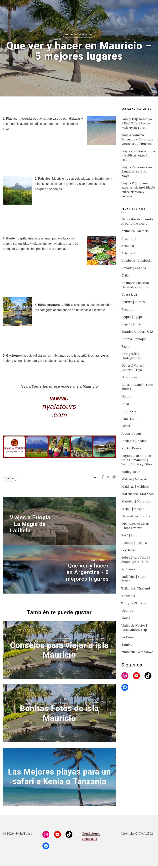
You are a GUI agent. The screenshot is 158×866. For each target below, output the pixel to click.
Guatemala (129, 377)
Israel (125, 426)
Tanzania (128, 596)
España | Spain (132, 324)
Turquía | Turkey (133, 603)
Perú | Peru (129, 535)
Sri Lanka (128, 569)
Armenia (127, 246)
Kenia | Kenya (131, 448)
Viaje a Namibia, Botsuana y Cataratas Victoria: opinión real (137, 139)
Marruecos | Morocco (137, 494)
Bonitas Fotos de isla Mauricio (59, 713)
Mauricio (9, 478)
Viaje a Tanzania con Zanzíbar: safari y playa (136, 171)
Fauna (125, 346)
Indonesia (128, 411)
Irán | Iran (128, 418)
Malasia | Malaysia (134, 479)
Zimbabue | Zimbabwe (137, 652)
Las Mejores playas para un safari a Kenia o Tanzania (59, 776)
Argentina (128, 238)
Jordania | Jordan (134, 441)
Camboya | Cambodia (136, 260)
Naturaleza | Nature (136, 516)
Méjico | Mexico (132, 509)
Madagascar (130, 472)
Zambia (126, 644)
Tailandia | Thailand (135, 588)
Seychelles (128, 550)
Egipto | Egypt (131, 317)
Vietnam (127, 637)
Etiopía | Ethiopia (133, 339)
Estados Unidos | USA (137, 331)
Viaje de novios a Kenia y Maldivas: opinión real (138, 155)
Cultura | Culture (133, 302)
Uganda (127, 610)
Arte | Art (128, 253)
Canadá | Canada (133, 268)
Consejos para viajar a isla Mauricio (59, 649)
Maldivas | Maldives (135, 486)
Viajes (125, 618)
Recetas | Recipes (134, 543)
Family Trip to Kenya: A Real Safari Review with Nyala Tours (137, 123)
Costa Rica (129, 294)
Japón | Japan (131, 433)
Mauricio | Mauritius (79, 34)
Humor (126, 396)
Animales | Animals (135, 231)
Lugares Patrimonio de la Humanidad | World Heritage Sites (136, 460)
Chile (125, 275)
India (125, 404)
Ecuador (127, 309)
